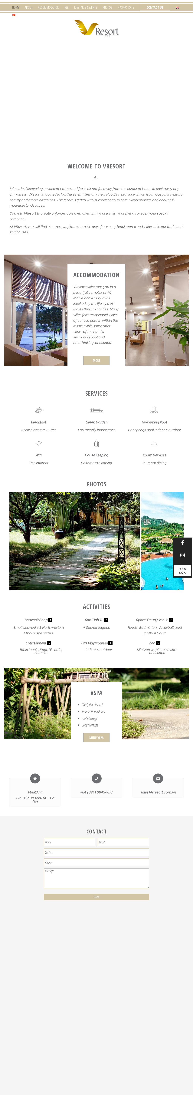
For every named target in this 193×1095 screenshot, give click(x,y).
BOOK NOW (182, 570)
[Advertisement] (96, 941)
